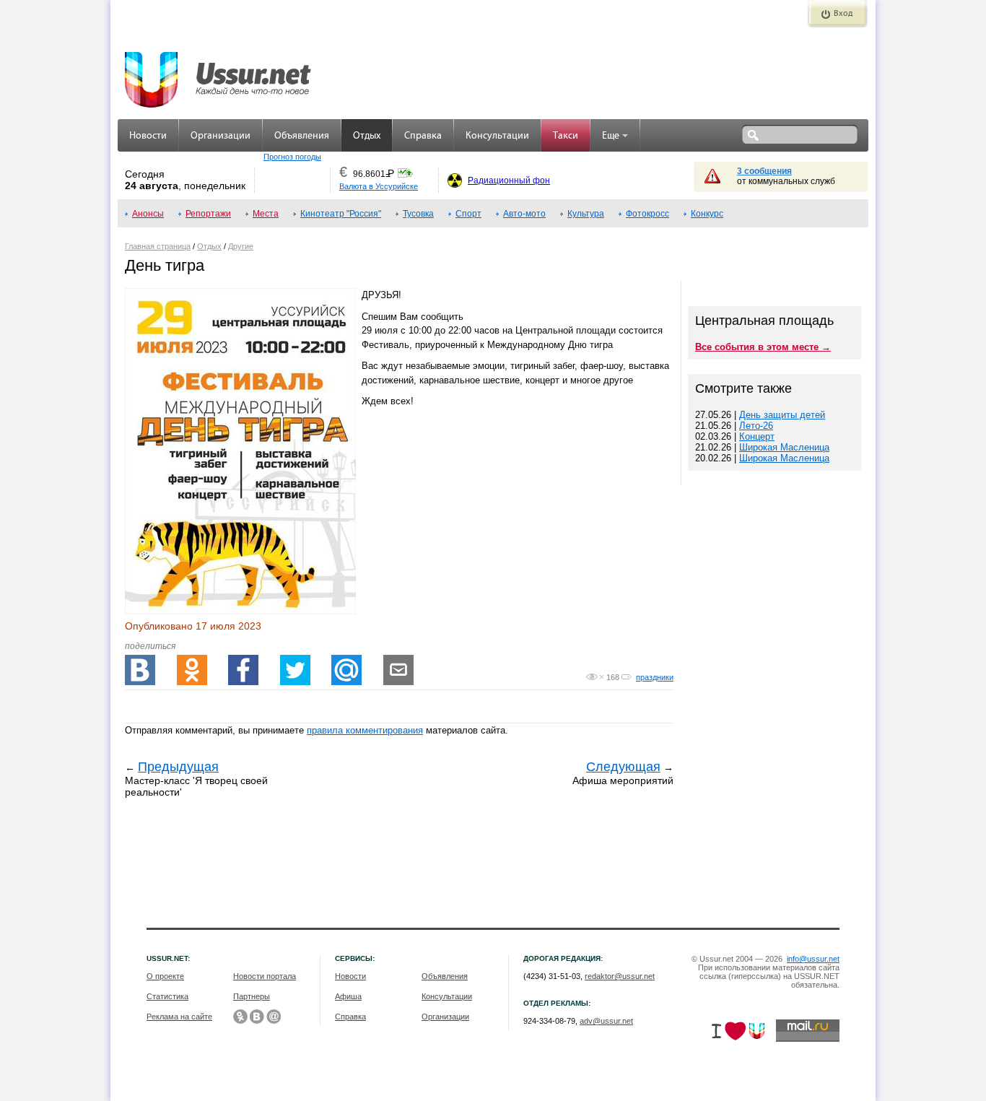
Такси (565, 136)
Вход (843, 13)
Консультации (497, 136)
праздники (654, 677)
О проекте (165, 976)
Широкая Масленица (784, 447)
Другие (240, 246)
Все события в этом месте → (763, 346)
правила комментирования (365, 730)
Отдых (366, 136)
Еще (610, 136)
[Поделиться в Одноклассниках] (192, 670)
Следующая (623, 767)
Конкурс (707, 214)
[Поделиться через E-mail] (398, 670)
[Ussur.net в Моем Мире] (273, 1016)
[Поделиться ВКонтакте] (140, 670)
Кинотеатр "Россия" (340, 214)
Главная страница (158, 246)
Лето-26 (756, 425)
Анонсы (148, 214)
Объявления (301, 136)
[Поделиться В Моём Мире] (346, 670)
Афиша (348, 996)
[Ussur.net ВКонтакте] (257, 1016)
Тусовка (418, 214)
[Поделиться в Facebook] (243, 670)
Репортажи (208, 214)
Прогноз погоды (292, 156)
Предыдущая (178, 767)
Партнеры (251, 996)
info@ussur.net (813, 958)
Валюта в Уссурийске (378, 186)
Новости (148, 136)
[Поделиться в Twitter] (295, 670)
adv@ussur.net (606, 1021)
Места (266, 214)
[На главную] (219, 72)
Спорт (468, 214)
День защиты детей (782, 414)
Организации (220, 136)
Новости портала (264, 976)
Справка (423, 136)
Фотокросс (647, 214)
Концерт (757, 436)
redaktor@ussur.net (620, 976)
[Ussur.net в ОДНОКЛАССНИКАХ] (240, 1016)
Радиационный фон (509, 180)
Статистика (167, 996)
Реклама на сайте (179, 1016)
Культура (585, 214)
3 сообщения (764, 171)
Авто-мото (524, 214)
